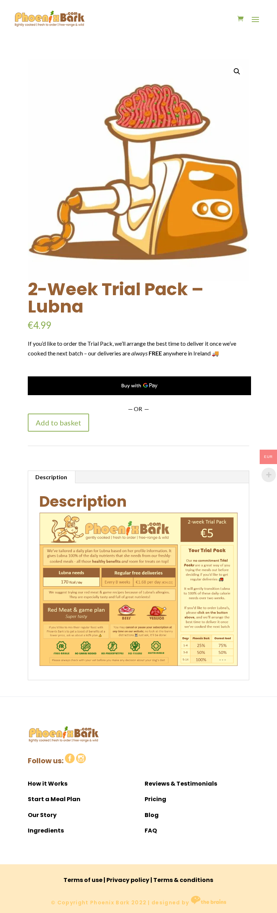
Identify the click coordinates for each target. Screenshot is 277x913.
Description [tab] (51, 476)
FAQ (151, 830)
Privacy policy (127, 880)
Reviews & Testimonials (181, 783)
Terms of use (82, 880)
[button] (236, 71)
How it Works (47, 783)
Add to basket (58, 422)
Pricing (155, 799)
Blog (152, 815)
